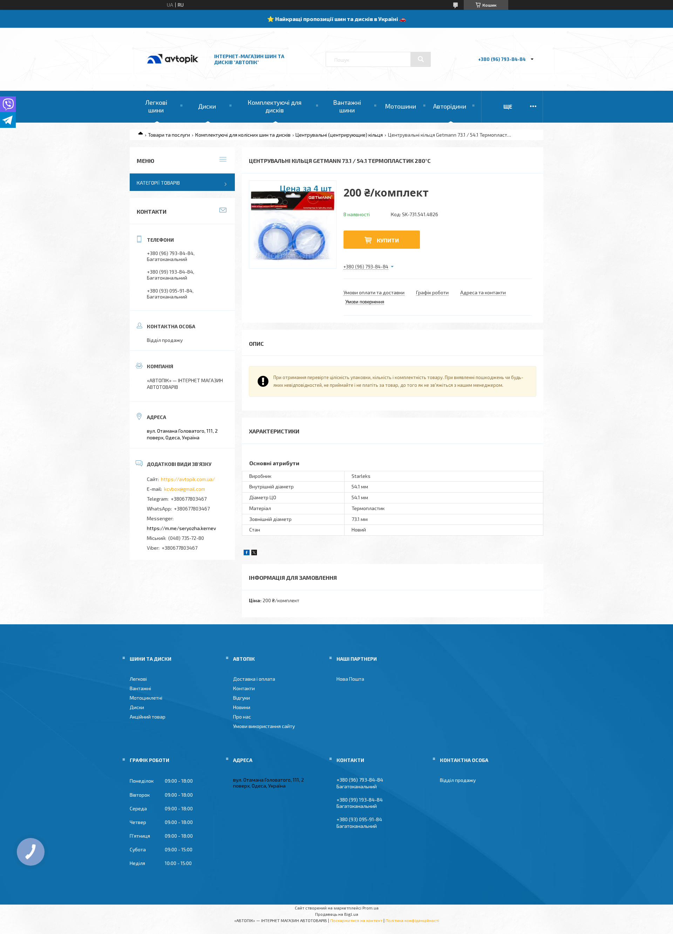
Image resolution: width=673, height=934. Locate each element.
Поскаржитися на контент (356, 920)
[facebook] (247, 553)
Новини (241, 707)
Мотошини (400, 106)
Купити (388, 240)
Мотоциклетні (146, 698)
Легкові (138, 679)
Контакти (244, 688)
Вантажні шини (347, 106)
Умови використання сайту (264, 726)
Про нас (242, 717)
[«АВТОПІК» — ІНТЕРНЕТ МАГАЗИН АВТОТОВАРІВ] (173, 71)
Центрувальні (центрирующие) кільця (339, 135)
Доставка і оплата (254, 679)
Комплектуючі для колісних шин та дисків (243, 135)
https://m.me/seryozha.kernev (181, 528)
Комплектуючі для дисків (274, 106)
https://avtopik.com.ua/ (188, 479)
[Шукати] (420, 59)
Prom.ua (370, 907)
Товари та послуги (169, 135)
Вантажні (140, 688)
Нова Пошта (350, 679)
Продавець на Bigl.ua (336, 914)
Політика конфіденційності (412, 920)
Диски (207, 106)
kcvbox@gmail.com (184, 489)
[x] (254, 553)
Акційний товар (147, 717)
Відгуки (241, 698)
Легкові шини (156, 106)
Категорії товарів (158, 183)
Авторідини (449, 106)
